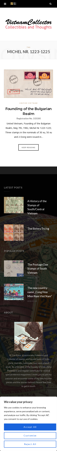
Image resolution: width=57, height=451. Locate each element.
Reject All (30, 444)
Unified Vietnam (28, 103)
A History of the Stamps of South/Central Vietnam (37, 207)
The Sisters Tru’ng (38, 228)
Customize (30, 435)
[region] (28, 424)
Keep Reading (28, 147)
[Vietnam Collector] (28, 24)
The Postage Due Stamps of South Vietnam (37, 268)
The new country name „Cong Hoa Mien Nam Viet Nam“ (39, 292)
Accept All (30, 427)
